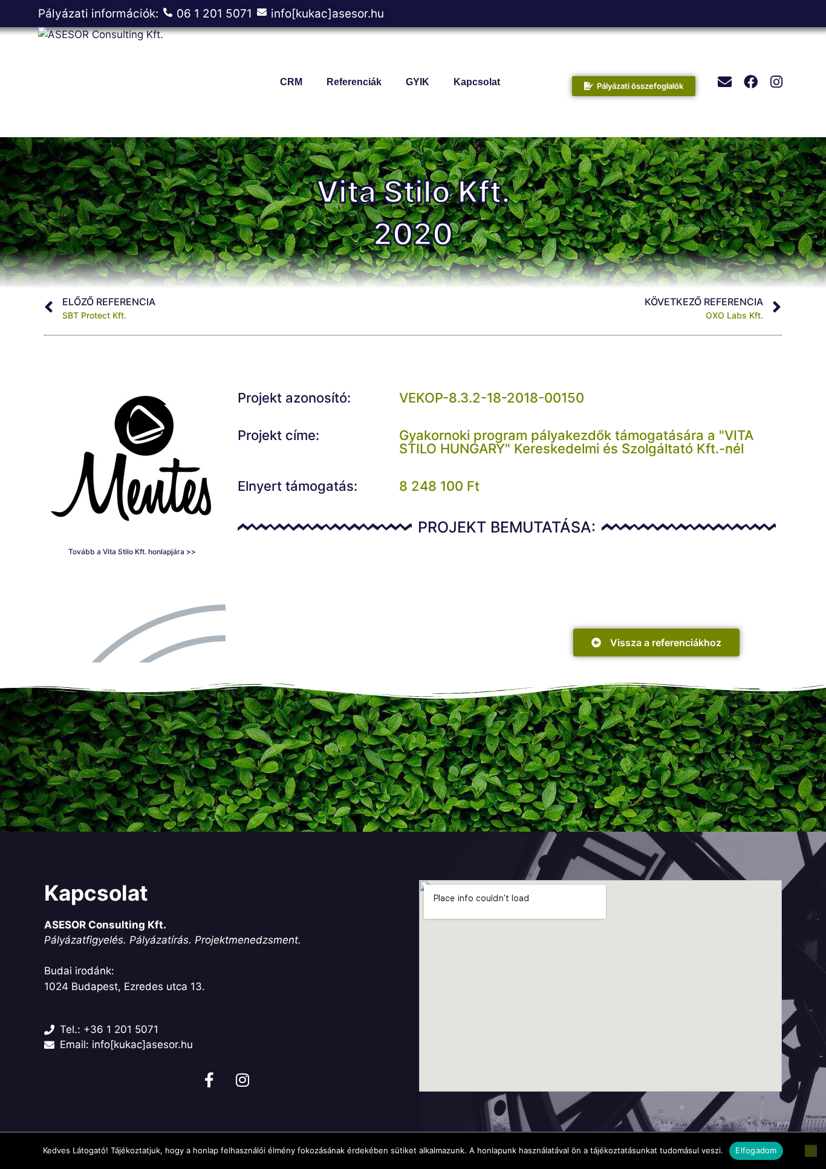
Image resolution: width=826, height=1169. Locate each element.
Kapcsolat (477, 82)
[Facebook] (751, 82)
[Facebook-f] (209, 1080)
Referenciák (354, 82)
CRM (291, 82)
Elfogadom (755, 1150)
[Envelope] (725, 82)
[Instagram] (777, 82)
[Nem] (811, 1151)
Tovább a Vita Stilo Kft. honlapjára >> (132, 551)
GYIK (417, 82)
